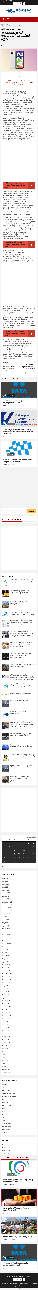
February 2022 (6, 1040)
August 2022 (6, 1022)
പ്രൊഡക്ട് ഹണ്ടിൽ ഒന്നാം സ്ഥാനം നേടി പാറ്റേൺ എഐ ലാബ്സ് (17, 461)
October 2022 (6, 1016)
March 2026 (6, 893)
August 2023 (6, 986)
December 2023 (7, 974)
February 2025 (6, 932)
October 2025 (6, 908)
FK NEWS (5, 1099)
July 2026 (5, 881)
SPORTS (4, 1117)
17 (5, 854)
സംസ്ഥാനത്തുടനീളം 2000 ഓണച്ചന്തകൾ (17, 1237)
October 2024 (6, 944)
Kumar (13, 406)
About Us (14, 1276)
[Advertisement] (19, 161)
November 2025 (7, 905)
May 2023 (5, 995)
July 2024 (5, 953)
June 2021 (5, 1058)
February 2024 (6, 968)
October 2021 (6, 1052)
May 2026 (5, 887)
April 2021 (5, 1064)
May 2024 (5, 959)
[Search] (35, 19)
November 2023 (7, 977)
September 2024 (7, 947)
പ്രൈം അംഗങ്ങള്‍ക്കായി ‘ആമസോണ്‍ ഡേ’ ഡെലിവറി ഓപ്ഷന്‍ (9, 367)
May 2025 (5, 923)
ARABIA (5, 1084)
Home (8, 1276)
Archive (29, 1276)
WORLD (4, 1132)
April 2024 (5, 962)
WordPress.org (6, 1153)
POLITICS (5, 1114)
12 (14, 850)
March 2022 (6, 1037)
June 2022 (5, 1028)
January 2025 (6, 935)
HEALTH (5, 1102)
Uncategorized (6, 1126)
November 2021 (7, 1049)
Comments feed (6, 1150)
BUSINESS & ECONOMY (10, 1090)
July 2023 (5, 989)
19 (14, 854)
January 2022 (6, 1043)
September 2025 (7, 911)
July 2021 (5, 1055)
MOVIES (5, 1111)
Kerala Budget (6, 1105)
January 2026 (6, 899)
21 (24, 854)
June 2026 (5, 884)
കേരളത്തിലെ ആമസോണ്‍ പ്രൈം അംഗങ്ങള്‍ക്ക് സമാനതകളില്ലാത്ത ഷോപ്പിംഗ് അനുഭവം (28, 368)
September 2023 (7, 983)
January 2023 (6, 1007)
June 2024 (5, 956)
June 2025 (5, 920)
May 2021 (5, 1061)
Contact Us (22, 1276)
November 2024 (7, 941)
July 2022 (5, 1025)
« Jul (3, 866)
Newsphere (33, 1284)
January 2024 (6, 971)
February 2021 (6, 1070)
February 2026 (6, 896)
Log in (4, 1144)
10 (5, 850)
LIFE (3, 1108)
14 (24, 850)
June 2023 (5, 992)
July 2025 (5, 917)
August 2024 (6, 950)
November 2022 (7, 1013)
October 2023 (6, 980)
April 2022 (5, 1034)
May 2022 (5, 1031)
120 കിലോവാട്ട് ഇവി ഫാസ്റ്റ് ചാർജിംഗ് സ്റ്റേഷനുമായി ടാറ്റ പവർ (16, 402)
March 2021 (6, 1067)
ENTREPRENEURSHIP (9, 1096)
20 (19, 854)
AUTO (4, 1088)
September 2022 (7, 1019)
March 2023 (6, 1001)
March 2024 (6, 965)
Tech (3, 1120)
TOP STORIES (6, 1123)
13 (19, 850)
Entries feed (5, 1147)
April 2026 (5, 890)
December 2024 (7, 938)
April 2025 (5, 926)
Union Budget (6, 1129)
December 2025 (7, 902)
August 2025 (6, 914)
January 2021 (6, 1073)
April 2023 (5, 998)
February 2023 (6, 1004)
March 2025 (6, 929)
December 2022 (7, 1010)
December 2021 (7, 1046)
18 (9, 854)
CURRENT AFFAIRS (8, 1094)
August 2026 (6, 878)
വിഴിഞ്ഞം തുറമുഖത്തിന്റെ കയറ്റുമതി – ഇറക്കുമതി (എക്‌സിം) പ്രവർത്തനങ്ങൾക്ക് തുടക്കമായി (18, 431)
